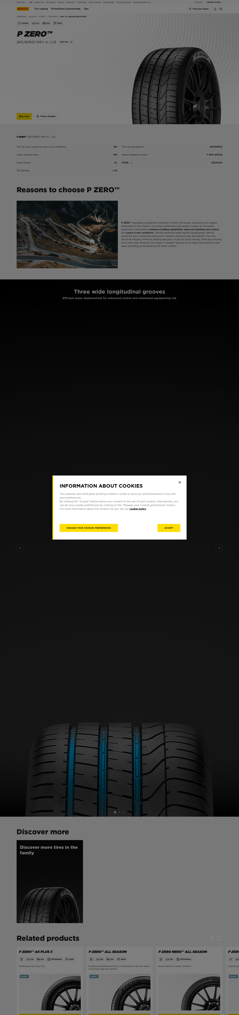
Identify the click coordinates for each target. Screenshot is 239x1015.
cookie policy (137, 508)
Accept (169, 528)
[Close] (179, 482)
